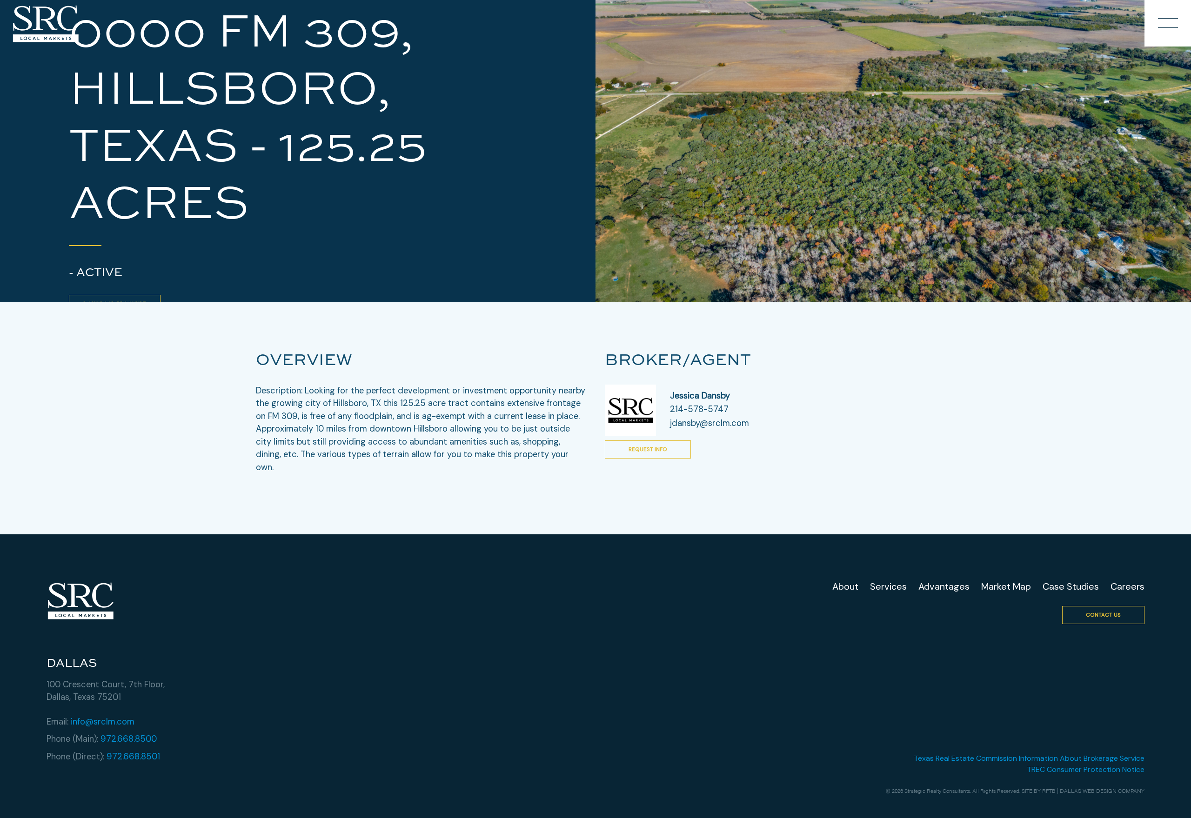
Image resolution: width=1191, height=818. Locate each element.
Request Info (648, 449)
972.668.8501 (133, 756)
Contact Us (1103, 614)
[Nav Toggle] (1168, 23)
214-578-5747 (699, 409)
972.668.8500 (128, 739)
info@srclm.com (102, 721)
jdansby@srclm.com (709, 423)
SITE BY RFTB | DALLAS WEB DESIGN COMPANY (1083, 790)
